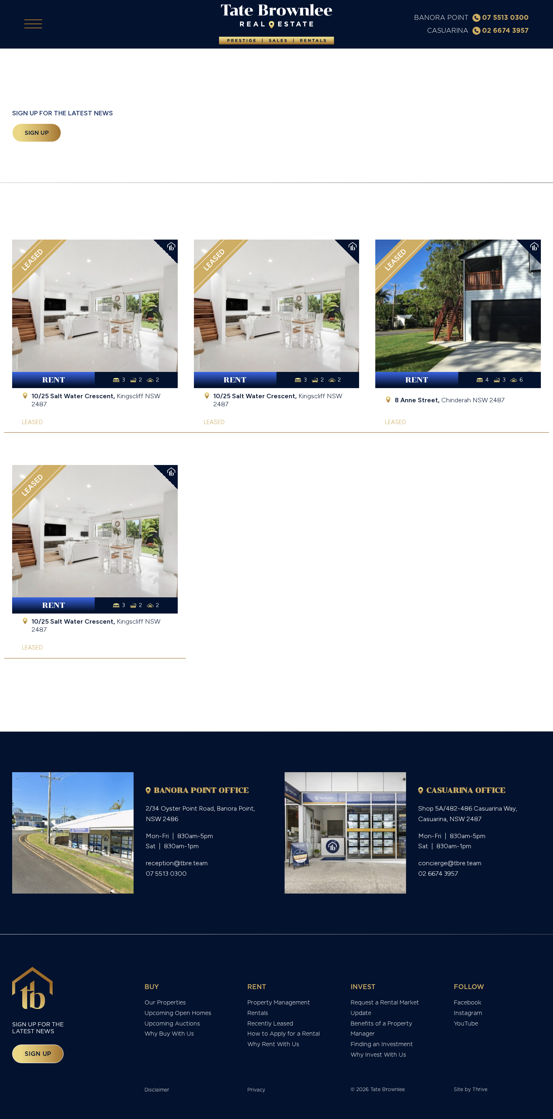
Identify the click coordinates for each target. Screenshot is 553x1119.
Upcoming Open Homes (178, 1013)
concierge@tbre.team (449, 863)
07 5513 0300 (505, 17)
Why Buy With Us (169, 1034)
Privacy (256, 1089)
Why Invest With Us (378, 1055)
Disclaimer (157, 1089)
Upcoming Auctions (172, 1023)
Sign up (37, 133)
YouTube (466, 1023)
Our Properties (165, 1002)
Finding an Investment (382, 1044)
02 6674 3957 (505, 30)
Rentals (257, 1013)
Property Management (278, 1002)
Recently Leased (270, 1023)
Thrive (479, 1089)
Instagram (468, 1013)
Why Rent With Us (273, 1044)
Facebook (467, 1002)
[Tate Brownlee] (276, 24)
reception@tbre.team (177, 863)
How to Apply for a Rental (283, 1034)
